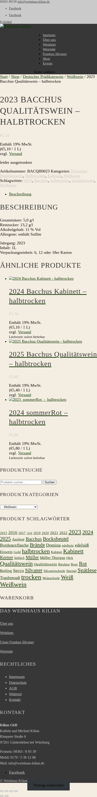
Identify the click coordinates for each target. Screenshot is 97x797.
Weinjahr (49, 49)
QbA (69, 558)
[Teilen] (11, 791)
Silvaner (33, 570)
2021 (54, 533)
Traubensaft (10, 577)
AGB (13, 688)
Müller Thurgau (52, 558)
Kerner (6, 557)
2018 (29, 533)
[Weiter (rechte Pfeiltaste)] (6, 796)
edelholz (68, 545)
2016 (12, 532)
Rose (74, 564)
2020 (45, 533)
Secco (18, 570)
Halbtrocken (35, 176)
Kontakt (15, 700)
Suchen (50, 482)
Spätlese (87, 570)
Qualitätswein (83, 180)
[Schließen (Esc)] (16, 791)
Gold (17, 552)
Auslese (18, 539)
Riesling (64, 564)
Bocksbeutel (56, 539)
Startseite (49, 35)
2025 (5, 539)
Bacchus (41, 180)
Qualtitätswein (45, 564)
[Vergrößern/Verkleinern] (2, 791)
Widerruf (15, 694)
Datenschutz (18, 682)
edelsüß (82, 545)
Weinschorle (51, 578)
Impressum (17, 677)
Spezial (71, 571)
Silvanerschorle (54, 571)
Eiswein (6, 552)
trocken (31, 577)
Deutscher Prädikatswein (43, 76)
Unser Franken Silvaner (17, 642)
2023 (28, 180)
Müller (32, 557)
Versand (15, 153)
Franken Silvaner (55, 54)
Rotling (6, 571)
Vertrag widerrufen (48, 785)
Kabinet (56, 552)
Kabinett (55, 176)
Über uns (49, 40)
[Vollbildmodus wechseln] (6, 791)
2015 (3, 533)
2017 (22, 533)
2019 (37, 533)
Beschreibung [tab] (20, 194)
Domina (53, 545)
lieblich (19, 558)
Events (47, 63)
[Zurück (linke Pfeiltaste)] (2, 796)
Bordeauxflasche (14, 545)
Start (4, 76)
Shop (46, 58)
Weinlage (49, 44)
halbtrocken (59, 180)
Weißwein (75, 76)
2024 (87, 532)
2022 (63, 533)
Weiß (67, 577)
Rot (83, 564)
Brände (37, 545)
